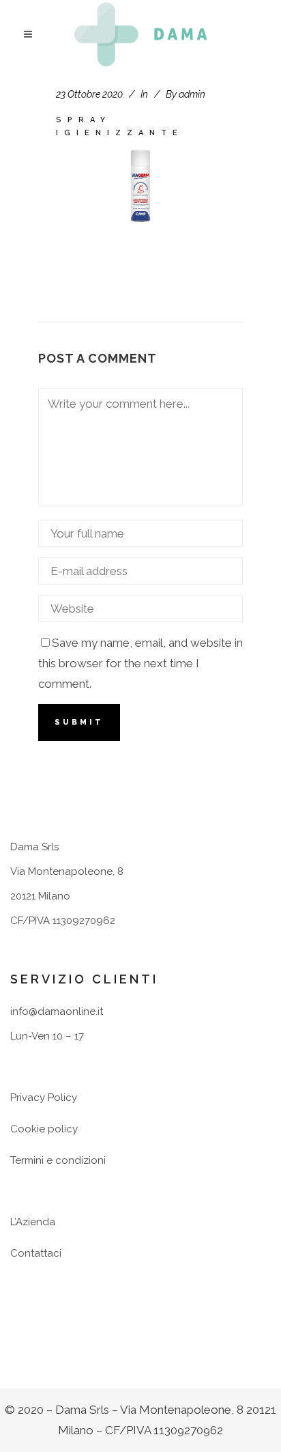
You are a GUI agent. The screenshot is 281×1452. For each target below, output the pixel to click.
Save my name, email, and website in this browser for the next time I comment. (140, 663)
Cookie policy (44, 1129)
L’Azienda (32, 1222)
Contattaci (35, 1253)
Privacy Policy (43, 1097)
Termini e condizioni (58, 1160)
